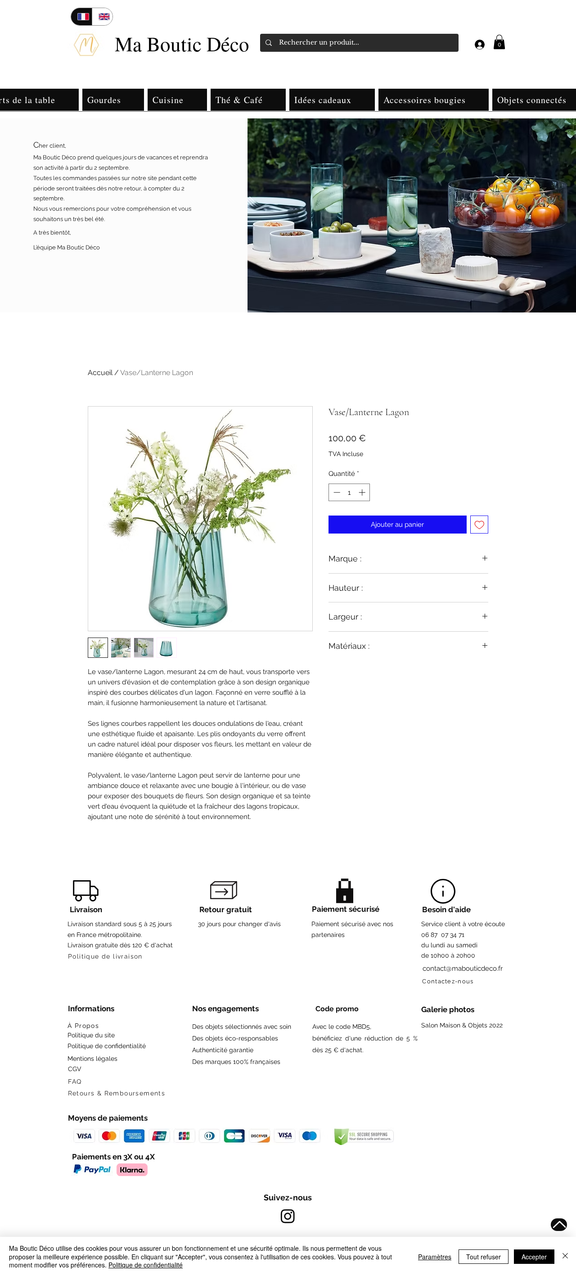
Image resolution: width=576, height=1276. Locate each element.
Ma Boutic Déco (182, 43)
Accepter (534, 1256)
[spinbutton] (349, 492)
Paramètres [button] (434, 1256)
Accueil (100, 372)
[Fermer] (565, 1256)
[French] (81, 16)
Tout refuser (483, 1256)
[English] (102, 16)
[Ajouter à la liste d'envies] (479, 525)
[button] (499, 42)
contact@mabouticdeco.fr (463, 968)
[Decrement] (336, 492)
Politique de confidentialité (145, 1264)
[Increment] (363, 492)
